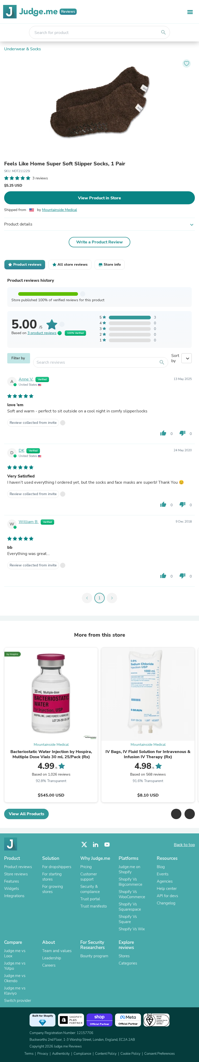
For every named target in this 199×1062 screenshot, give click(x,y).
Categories (128, 963)
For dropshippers (56, 866)
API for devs (167, 895)
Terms (28, 1053)
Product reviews (18, 866)
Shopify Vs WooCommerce (132, 894)
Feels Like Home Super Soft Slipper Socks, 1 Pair (64, 163)
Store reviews (16, 874)
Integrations (14, 895)
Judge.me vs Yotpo (14, 966)
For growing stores (52, 889)
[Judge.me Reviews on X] (84, 844)
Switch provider (17, 1000)
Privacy (42, 1053)
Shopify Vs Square (128, 919)
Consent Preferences (159, 1053)
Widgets (11, 888)
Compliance (82, 1053)
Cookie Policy (130, 1053)
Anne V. (26, 379)
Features (11, 881)
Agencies (165, 881)
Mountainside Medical (59, 209)
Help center (167, 888)
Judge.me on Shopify (129, 869)
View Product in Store (99, 198)
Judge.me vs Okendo (14, 978)
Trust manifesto (93, 906)
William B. (29, 522)
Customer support (88, 876)
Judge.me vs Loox (14, 953)
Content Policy (106, 1053)
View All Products (26, 814)
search (163, 32)
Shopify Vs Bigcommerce (130, 882)
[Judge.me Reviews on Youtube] (107, 844)
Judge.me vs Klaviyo (14, 991)
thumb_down (182, 433)
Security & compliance (90, 889)
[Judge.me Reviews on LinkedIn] (96, 844)
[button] (176, 814)
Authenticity (61, 1053)
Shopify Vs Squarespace (130, 907)
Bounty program (94, 956)
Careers (48, 965)
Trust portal (90, 899)
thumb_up (163, 433)
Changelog (166, 903)
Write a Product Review (99, 242)
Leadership (51, 958)
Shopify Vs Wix (132, 929)
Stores (124, 956)
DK (21, 450)
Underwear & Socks (22, 49)
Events (162, 874)
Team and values (57, 950)
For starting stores (52, 876)
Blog (161, 866)
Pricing (86, 866)
